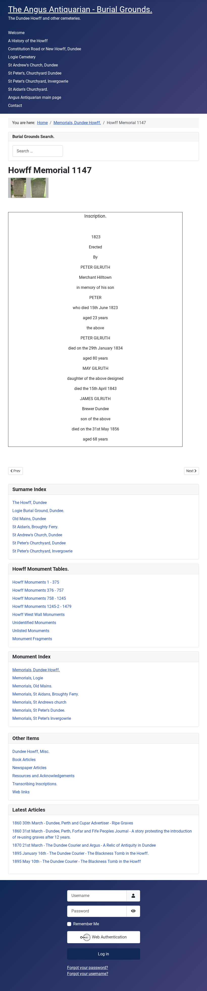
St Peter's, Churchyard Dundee (34, 73)
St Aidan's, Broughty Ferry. (35, 526)
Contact (15, 105)
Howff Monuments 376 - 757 (38, 590)
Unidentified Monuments (34, 622)
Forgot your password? (87, 967)
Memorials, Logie (27, 678)
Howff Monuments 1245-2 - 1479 (41, 606)
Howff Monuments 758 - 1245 (39, 598)
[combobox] (37, 151)
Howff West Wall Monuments (38, 614)
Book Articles (24, 759)
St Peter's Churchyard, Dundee (39, 543)
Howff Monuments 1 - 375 (35, 582)
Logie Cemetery (22, 57)
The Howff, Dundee (29, 502)
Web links (21, 792)
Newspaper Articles (29, 767)
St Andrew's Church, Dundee (33, 65)
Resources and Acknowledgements (43, 775)
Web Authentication (109, 937)
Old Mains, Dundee (29, 518)
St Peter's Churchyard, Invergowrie (38, 81)
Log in (103, 954)
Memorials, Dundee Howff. (36, 669)
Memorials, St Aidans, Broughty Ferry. (45, 694)
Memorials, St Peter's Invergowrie (41, 718)
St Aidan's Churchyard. (28, 89)
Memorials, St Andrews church (39, 702)
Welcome (16, 32)
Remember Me (86, 923)
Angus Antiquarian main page (34, 97)
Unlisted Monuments (30, 630)
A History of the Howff (28, 40)
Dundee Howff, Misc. (30, 751)
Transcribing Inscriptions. (34, 783)
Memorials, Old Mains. (32, 686)
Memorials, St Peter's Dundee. (38, 710)
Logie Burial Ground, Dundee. (38, 510)
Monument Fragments (32, 638)
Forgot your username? (87, 973)
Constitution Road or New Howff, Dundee (44, 49)
